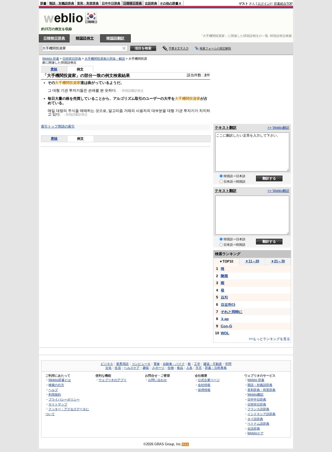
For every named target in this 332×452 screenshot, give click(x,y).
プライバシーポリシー (64, 399)
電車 (157, 363)
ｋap (225, 319)
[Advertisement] (198, 21)
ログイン (264, 3)
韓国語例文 (85, 38)
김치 (224, 297)
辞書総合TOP (283, 3)
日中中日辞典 (111, 3)
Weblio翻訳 (255, 394)
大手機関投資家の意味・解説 (105, 58)
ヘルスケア (132, 367)
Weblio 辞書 (50, 58)
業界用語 (122, 363)
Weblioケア (255, 433)
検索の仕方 (56, 385)
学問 (228, 363)
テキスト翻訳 (226, 127)
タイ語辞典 (255, 419)
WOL (225, 333)
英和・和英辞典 (88, 3)
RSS (185, 444)
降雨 (224, 276)
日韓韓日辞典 (132, 3)
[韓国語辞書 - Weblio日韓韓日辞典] (70, 24)
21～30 (278, 261)
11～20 (252, 261)
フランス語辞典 (258, 409)
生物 (171, 367)
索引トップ (49, 126)
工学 (197, 363)
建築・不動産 (212, 363)
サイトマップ (58, 404)
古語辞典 (151, 3)
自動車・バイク (174, 363)
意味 (54, 69)
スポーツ (158, 367)
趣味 (146, 367)
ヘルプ (53, 389)
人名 (189, 367)
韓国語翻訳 (115, 38)
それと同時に (232, 312)
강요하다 (228, 304)
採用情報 (204, 389)
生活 (118, 367)
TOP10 (226, 261)
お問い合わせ (157, 380)
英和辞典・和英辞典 (261, 389)
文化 (108, 367)
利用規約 (55, 394)
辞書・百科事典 (216, 367)
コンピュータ (141, 363)
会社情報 (204, 385)
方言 (199, 367)
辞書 (43, 3)
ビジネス (107, 363)
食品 (180, 367)
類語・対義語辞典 (61, 3)
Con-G (226, 326)
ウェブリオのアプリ (113, 380)
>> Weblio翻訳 (278, 128)
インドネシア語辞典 (261, 414)
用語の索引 (66, 126)
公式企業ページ (209, 380)
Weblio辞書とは (60, 380)
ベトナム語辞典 (258, 423)
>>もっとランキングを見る (269, 339)
